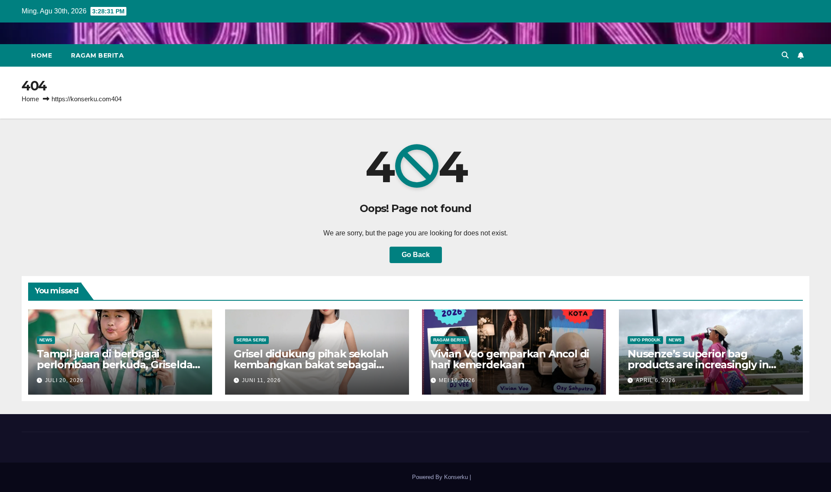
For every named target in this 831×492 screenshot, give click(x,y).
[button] (785, 55)
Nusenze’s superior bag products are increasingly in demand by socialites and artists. (710, 364)
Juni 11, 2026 (261, 380)
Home (41, 55)
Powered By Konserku (415, 477)
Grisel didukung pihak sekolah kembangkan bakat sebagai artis (311, 364)
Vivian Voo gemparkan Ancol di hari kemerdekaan (510, 359)
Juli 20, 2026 (64, 380)
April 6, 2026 (656, 380)
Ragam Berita (97, 55)
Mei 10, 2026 (457, 380)
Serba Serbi (251, 340)
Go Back (416, 254)
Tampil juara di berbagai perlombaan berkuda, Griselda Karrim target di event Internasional (114, 369)
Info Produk (645, 340)
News (45, 340)
